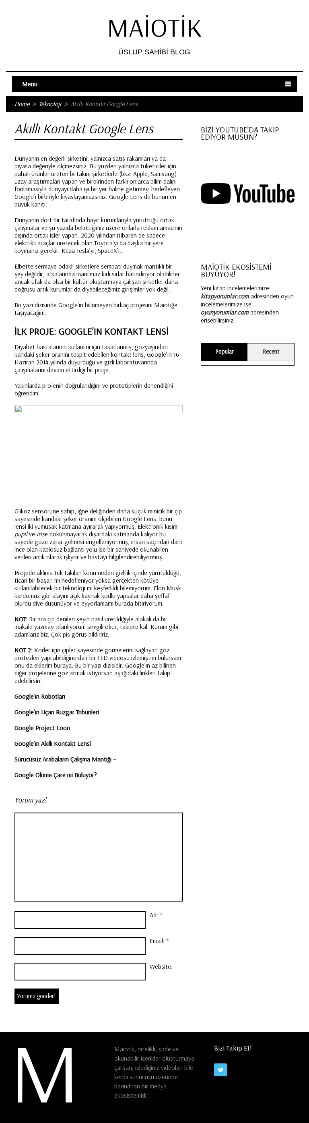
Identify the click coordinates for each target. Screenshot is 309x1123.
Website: (161, 966)
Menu (29, 84)
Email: (159, 941)
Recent (271, 351)
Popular (224, 351)
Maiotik (154, 27)
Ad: (156, 915)
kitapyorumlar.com (225, 296)
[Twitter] (220, 1069)
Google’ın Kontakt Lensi (114, 331)
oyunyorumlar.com (225, 312)
